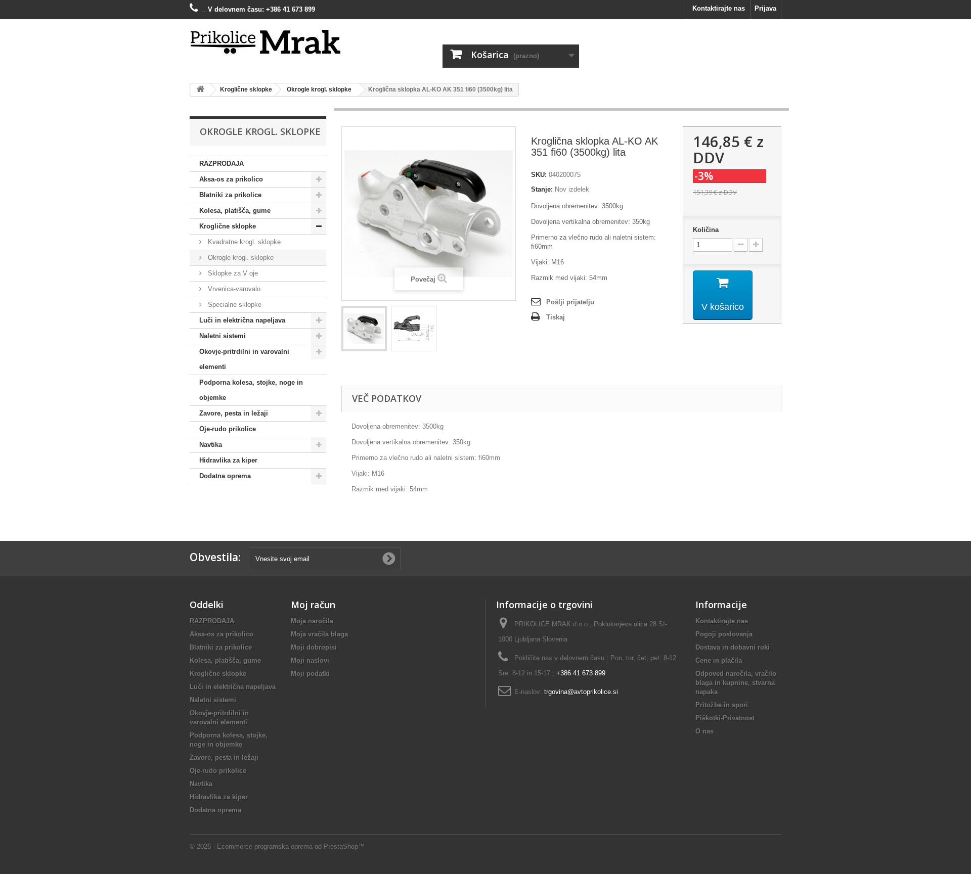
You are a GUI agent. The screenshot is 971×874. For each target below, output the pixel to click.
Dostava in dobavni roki (732, 647)
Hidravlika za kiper (228, 460)
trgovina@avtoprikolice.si (581, 692)
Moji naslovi (310, 660)
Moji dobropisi (314, 647)
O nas (704, 731)
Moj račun (313, 605)
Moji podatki (310, 673)
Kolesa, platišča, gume (235, 210)
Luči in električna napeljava (242, 320)
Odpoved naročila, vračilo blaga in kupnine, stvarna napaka (735, 683)
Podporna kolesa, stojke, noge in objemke (251, 390)
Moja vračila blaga (319, 634)
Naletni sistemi (222, 336)
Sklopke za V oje (232, 273)
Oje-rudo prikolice (227, 429)
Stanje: (542, 189)
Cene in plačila (718, 660)
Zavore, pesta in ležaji (233, 413)
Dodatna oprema (225, 476)
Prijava (765, 8)
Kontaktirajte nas (718, 8)
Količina (706, 230)
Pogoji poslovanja (724, 634)
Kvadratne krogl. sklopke (243, 242)
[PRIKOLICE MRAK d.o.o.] (283, 42)
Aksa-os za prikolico (231, 179)
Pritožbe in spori (721, 705)
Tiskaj (555, 317)
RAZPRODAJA (221, 163)
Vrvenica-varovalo (233, 289)
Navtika (210, 444)
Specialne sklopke (233, 304)
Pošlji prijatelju (570, 302)
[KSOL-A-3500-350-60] (364, 328)
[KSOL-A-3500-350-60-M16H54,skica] (413, 328)
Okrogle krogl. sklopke (240, 257)
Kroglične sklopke (227, 226)
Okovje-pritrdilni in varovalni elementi (244, 359)
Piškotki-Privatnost (725, 718)
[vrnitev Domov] (200, 89)
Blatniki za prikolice (230, 195)
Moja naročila (312, 621)
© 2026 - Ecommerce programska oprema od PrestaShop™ (277, 846)
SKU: (539, 174)
